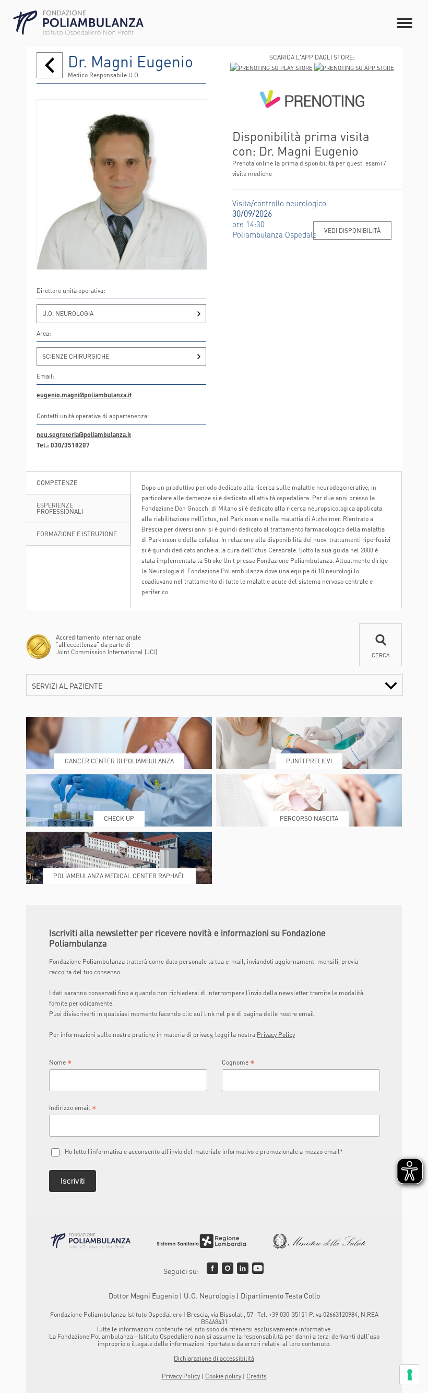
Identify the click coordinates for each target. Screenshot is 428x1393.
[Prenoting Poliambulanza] (311, 101)
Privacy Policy (276, 1034)
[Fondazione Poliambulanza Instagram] (227, 1268)
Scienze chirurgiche (75, 356)
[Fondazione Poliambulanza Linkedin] (242, 1268)
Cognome (238, 1062)
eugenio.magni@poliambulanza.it (84, 395)
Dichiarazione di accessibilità (214, 1358)
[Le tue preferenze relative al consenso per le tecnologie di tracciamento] (410, 1375)
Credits (256, 1376)
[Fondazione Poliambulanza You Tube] (258, 1268)
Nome (60, 1062)
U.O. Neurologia (67, 313)
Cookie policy (223, 1376)
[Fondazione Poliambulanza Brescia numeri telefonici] (78, 23)
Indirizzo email (73, 1108)
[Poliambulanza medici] (50, 65)
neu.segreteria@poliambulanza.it (84, 435)
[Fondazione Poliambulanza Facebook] (212, 1268)
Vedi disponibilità (352, 230)
